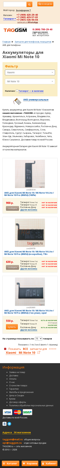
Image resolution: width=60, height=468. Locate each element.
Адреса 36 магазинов (16, 432)
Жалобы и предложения (21, 392)
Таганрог (8, 18)
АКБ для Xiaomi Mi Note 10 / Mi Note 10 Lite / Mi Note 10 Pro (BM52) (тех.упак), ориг (29, 311)
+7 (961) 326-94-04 (27, 19)
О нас (12, 382)
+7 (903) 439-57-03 (27, 17)
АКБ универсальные (35, 99)
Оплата (12, 378)
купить (12, 326)
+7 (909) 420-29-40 (27, 14)
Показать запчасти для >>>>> (31, 351)
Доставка (13, 375)
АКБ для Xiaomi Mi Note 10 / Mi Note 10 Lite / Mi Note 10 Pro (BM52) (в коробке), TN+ (29, 252)
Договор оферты (17, 402)
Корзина (31, 463)
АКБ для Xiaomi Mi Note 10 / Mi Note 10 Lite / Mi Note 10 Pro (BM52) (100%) (29, 194)
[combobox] (30, 72)
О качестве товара (18, 385)
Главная (6, 41)
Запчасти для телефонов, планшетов (33, 41)
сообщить (12, 208)
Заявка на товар (17, 372)
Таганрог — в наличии (31, 91)
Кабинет (50, 463)
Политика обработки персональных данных (31, 405)
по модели (46, 3)
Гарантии (14, 388)
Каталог (11, 463)
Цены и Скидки (16, 395)
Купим (12, 398)
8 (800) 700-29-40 (42, 29)
